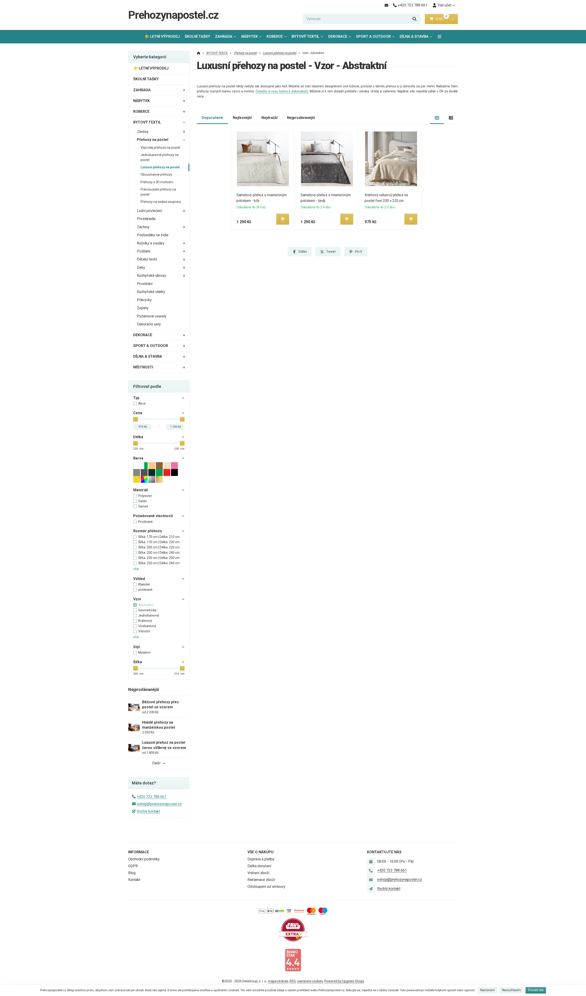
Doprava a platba (260, 859)
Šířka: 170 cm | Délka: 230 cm (159, 542)
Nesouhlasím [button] (511, 990)
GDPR (133, 866)
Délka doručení (259, 866)
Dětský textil (147, 259)
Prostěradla (146, 219)
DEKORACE (337, 36)
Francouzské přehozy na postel (158, 192)
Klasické (144, 584)
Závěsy (143, 131)
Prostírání (144, 284)
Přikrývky (144, 300)
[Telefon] (371, 871)
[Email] (386, 5)
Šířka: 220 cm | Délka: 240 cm (159, 563)
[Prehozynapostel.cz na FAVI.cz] (293, 929)
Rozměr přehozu (147, 531)
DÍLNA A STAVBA (414, 36)
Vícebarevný (147, 626)
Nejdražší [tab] (269, 117)
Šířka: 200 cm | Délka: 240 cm (159, 552)
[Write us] (371, 889)
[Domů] (198, 53)
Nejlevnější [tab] (242, 117)
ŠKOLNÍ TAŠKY (197, 36)
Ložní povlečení (149, 211)
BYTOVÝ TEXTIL (305, 36)
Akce (142, 403)
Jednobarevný (148, 615)
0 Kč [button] (442, 18)
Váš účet (444, 5)
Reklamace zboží (261, 880)
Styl (136, 647)
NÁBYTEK (249, 36)
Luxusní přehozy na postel (160, 167)
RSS (293, 981)
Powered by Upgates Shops (344, 981)
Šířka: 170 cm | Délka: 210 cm (159, 537)
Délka (138, 437)
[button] (453, 19)
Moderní (144, 652)
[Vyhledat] (414, 19)
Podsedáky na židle (152, 235)
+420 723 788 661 (151, 797)
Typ (136, 398)
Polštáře (143, 251)
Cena (137, 413)
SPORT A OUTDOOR (373, 36)
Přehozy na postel (152, 139)
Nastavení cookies (310, 981)
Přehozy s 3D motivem (157, 182)
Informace (138, 852)
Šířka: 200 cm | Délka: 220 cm (159, 547)
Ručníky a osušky (150, 243)
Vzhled (139, 579)
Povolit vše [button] (536, 990)
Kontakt (134, 880)
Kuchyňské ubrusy (151, 275)
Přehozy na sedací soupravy (161, 202)
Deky (141, 267)
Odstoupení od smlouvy (266, 886)
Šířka (137, 662)
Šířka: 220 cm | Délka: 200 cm (159, 558)
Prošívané (145, 522)
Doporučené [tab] (212, 117)
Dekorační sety (149, 324)
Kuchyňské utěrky (151, 292)
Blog (132, 873)
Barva (138, 458)
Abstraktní (145, 605)
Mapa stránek (278, 981)
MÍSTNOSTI (143, 367)
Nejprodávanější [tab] (301, 117)
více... (137, 569)
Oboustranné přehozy (156, 174)
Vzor (137, 599)
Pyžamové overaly (151, 316)
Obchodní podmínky (144, 859)
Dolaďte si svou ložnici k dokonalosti (282, 91)
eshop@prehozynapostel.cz (159, 804)
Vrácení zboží (258, 873)
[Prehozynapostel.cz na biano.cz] (293, 960)
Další (156, 763)
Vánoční (144, 631)
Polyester (145, 496)
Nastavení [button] (487, 990)
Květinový (145, 621)
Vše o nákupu (260, 852)
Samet (143, 506)
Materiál (140, 490)
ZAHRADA (223, 36)
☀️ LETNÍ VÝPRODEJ (162, 36)
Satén (142, 501)
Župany (143, 308)
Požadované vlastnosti (153, 516)
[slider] (135, 419)
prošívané (145, 589)
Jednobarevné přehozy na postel (160, 157)
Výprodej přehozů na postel (160, 147)
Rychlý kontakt (148, 811)
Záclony (143, 227)
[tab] (437, 117)
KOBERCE (274, 36)
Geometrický (147, 610)
